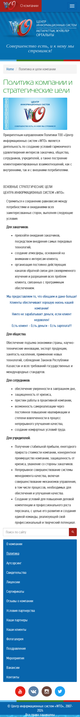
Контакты (12, 677)
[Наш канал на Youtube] (20, 691)
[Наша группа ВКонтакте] (33, 691)
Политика (12, 553)
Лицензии (13, 582)
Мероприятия (15, 658)
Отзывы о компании (19, 601)
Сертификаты (15, 591)
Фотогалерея (14, 639)
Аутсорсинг (14, 563)
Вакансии (12, 667)
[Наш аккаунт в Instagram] (47, 691)
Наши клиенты (16, 629)
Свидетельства (16, 572)
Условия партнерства (20, 610)
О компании (29, 6)
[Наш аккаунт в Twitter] (60, 691)
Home (10, 69)
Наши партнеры (17, 620)
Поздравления (16, 648)
